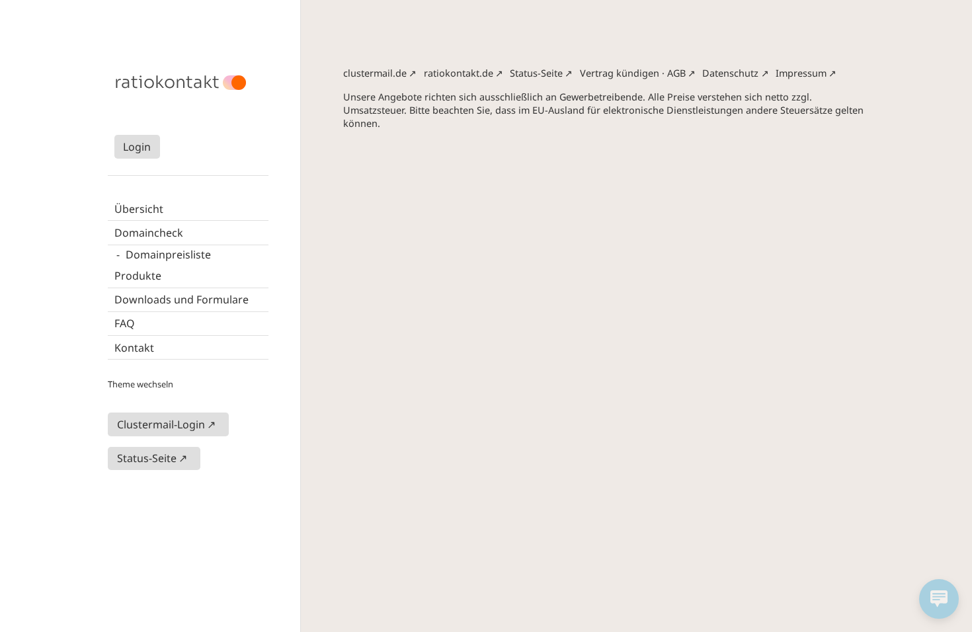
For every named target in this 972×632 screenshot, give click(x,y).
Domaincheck (148, 232)
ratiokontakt (167, 82)
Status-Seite (147, 458)
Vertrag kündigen (619, 73)
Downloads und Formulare (181, 299)
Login (137, 146)
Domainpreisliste (168, 254)
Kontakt (134, 347)
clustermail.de (375, 73)
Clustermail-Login (161, 424)
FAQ (124, 323)
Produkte (137, 275)
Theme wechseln (140, 384)
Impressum (801, 73)
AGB (676, 73)
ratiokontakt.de (458, 73)
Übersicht (138, 209)
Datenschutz (730, 73)
